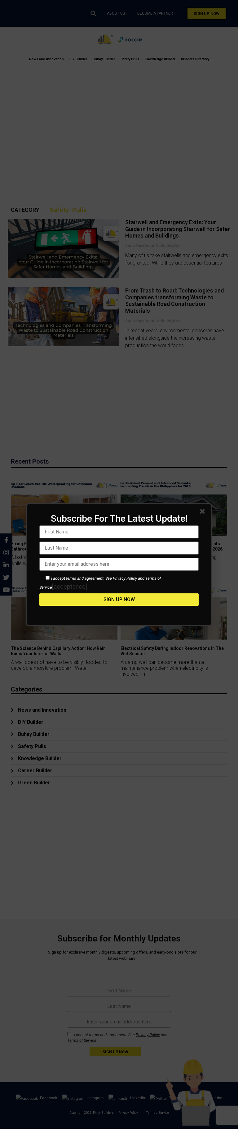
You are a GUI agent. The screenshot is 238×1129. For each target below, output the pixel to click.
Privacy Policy (125, 578)
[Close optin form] (203, 512)
